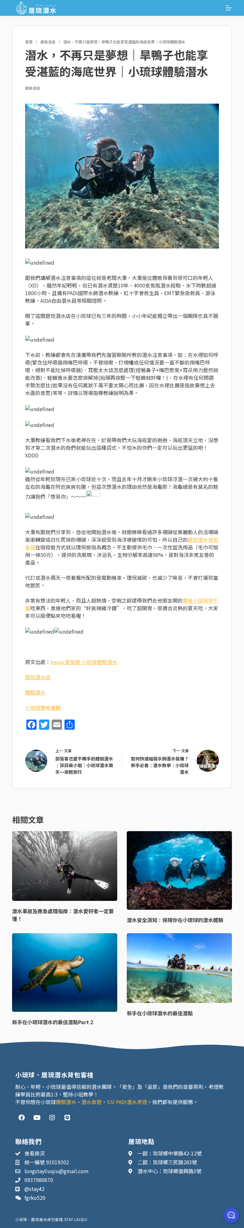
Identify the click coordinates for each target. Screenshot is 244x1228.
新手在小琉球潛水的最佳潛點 (160, 1013)
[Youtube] (36, 1117)
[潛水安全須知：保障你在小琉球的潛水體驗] (179, 870)
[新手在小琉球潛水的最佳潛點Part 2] (64, 972)
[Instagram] (52, 1117)
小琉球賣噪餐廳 (43, 707)
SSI (111, 1102)
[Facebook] (21, 1117)
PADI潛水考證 (131, 1102)
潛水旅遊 (91, 1102)
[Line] (67, 1117)
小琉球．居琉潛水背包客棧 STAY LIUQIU (51, 1219)
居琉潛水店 (38, 677)
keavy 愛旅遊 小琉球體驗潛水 (84, 662)
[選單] (229, 8)
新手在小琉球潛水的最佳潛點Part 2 (52, 1022)
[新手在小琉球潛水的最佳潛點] (179, 968)
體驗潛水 (35, 692)
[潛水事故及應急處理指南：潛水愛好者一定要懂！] (64, 866)
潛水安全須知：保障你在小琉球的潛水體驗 (175, 920)
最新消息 (32, 88)
